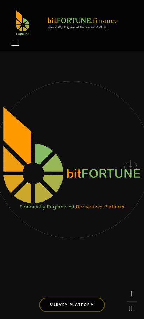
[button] (130, 167)
